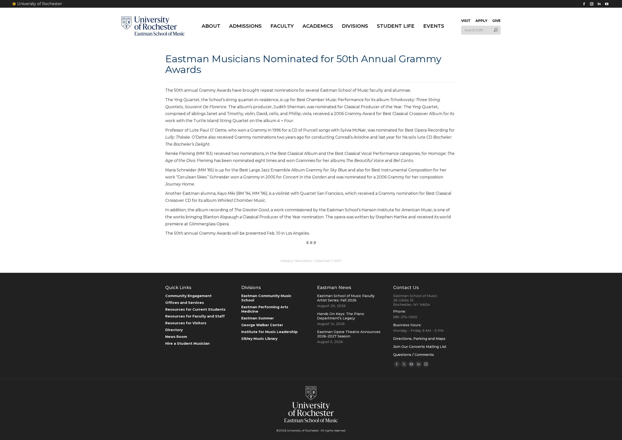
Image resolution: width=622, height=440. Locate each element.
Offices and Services (184, 302)
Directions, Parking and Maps (419, 338)
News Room (303, 261)
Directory (174, 330)
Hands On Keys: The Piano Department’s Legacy (340, 316)
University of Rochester (39, 3)
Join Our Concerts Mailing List (419, 346)
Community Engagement (188, 296)
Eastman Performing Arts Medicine (264, 309)
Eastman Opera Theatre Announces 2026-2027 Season (348, 334)
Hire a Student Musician (187, 343)
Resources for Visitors (185, 323)
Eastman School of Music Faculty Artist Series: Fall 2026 (346, 298)
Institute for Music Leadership (269, 332)
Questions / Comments (413, 354)
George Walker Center (262, 325)
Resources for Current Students (195, 309)
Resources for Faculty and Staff (195, 316)
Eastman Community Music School (266, 298)
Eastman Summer (257, 318)
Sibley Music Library (259, 338)
